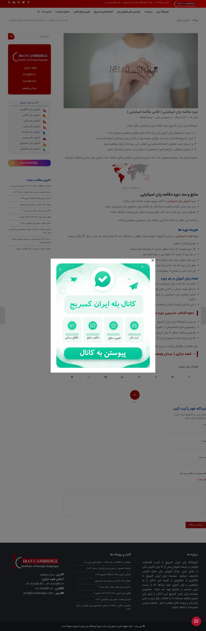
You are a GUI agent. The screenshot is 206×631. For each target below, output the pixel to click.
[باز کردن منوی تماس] (196, 621)
